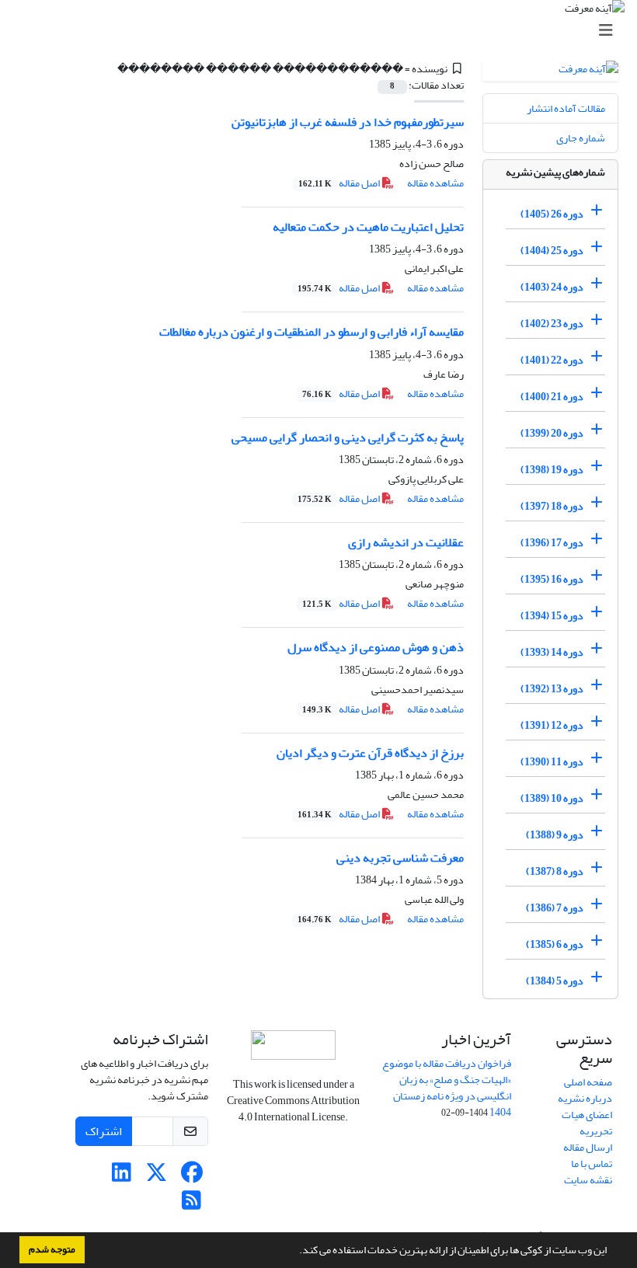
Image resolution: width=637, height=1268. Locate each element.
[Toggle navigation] (323, 30)
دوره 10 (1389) (551, 798)
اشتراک (103, 1131)
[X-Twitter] (156, 1176)
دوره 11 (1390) (551, 761)
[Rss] (191, 1204)
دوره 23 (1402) (551, 323)
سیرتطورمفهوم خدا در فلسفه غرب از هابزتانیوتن (347, 122)
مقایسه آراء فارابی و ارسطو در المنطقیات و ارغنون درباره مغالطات (311, 331)
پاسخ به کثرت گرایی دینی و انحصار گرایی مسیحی (347, 437)
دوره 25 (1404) (551, 250)
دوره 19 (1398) (551, 469)
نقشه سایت (588, 1179)
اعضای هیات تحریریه (587, 1122)
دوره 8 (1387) (554, 871)
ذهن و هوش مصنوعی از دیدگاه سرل (375, 647)
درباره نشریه (585, 1098)
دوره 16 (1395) (551, 579)
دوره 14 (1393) (551, 652)
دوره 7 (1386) (554, 907)
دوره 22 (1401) (551, 360)
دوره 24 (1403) (551, 287)
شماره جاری (580, 137)
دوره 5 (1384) (554, 980)
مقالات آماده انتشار (566, 108)
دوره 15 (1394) (551, 615)
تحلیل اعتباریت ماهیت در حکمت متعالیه (368, 227)
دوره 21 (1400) (551, 396)
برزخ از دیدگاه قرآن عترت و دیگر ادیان (370, 753)
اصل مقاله (339, 182)
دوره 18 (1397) (551, 506)
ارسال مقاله (587, 1147)
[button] (295, 1251)
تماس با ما (591, 1163)
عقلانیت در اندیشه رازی (406, 542)
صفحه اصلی (588, 1081)
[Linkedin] (121, 1176)
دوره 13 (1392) (551, 688)
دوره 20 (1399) (551, 433)
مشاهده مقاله (435, 182)
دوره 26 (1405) (551, 214)
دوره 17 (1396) (551, 542)
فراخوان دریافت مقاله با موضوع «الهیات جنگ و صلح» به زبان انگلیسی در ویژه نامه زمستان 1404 (446, 1088)
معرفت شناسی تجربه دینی (400, 857)
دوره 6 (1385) (554, 944)
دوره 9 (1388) (554, 834)
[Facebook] (191, 1176)
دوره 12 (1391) (551, 725)
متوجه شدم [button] (52, 1249)
